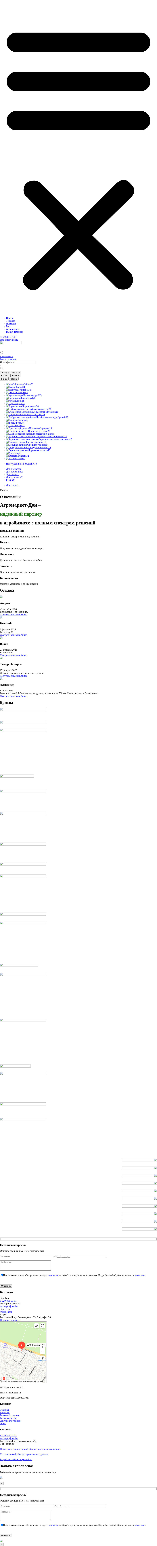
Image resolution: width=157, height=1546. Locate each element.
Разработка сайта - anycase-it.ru (16, 1459)
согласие (53, 1275)
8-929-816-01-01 (8, 337)
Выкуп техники (14, 331)
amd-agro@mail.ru (9, 339)
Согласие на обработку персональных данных (24, 1454)
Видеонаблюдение (9, 1415)
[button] (78, 157)
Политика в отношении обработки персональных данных (30, 1449)
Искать (3, 362)
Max (8, 326)
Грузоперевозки (8, 1418)
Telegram (10, 320)
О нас (3, 1423)
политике (140, 1275)
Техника (5, 372)
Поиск (9, 318)
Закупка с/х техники (10, 1420)
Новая (16, 376)
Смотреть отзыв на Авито (13, 614)
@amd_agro (6, 1311)
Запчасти (15, 372)
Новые (13, 379)
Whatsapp (11, 323)
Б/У (5, 376)
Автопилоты (12, 329)
